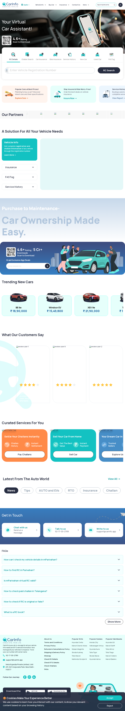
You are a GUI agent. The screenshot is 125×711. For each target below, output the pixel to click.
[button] (81, 164)
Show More (114, 621)
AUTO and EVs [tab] (49, 490)
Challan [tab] (111, 490)
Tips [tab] (27, 490)
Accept (110, 698)
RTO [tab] (71, 490)
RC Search (109, 70)
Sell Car (73, 454)
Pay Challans (24, 454)
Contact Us (76, 5)
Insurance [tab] (90, 490)
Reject (110, 705)
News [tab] (11, 490)
